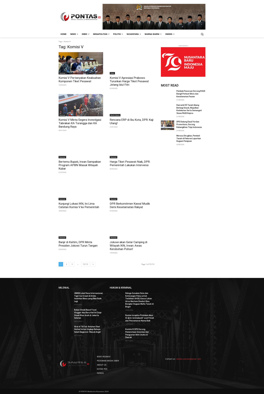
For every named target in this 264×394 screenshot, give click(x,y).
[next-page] (93, 264)
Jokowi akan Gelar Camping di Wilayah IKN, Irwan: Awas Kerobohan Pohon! (128, 246)
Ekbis (112, 73)
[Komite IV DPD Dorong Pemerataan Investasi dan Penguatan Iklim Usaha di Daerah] (116, 332)
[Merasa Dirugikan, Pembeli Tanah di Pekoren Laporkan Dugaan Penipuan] (167, 139)
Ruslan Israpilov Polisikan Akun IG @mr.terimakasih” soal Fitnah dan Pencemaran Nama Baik (139, 318)
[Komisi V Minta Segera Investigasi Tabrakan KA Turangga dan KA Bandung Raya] (81, 105)
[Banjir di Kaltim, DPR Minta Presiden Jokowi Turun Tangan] (81, 227)
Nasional (62, 73)
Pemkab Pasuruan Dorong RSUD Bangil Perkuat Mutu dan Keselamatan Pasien (190, 94)
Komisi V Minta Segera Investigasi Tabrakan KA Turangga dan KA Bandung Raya (80, 123)
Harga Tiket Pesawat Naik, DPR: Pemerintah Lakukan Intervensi (130, 163)
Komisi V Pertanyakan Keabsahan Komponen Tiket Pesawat (80, 79)
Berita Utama (115, 115)
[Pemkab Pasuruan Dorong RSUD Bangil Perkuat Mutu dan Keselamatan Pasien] (167, 94)
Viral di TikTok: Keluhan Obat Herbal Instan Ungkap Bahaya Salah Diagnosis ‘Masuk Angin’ (87, 329)
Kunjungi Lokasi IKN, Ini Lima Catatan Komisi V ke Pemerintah (79, 205)
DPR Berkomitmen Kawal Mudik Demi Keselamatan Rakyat (130, 205)
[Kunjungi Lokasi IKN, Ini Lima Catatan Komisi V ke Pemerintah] (81, 189)
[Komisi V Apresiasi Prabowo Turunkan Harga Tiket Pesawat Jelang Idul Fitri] (132, 63)
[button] (202, 34)
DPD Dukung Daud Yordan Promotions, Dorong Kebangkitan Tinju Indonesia (189, 124)
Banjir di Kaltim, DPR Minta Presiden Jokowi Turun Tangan (78, 244)
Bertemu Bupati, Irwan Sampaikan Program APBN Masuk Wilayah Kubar (80, 165)
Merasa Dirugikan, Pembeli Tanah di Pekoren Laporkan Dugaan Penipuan (188, 138)
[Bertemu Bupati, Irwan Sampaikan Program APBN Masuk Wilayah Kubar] (81, 147)
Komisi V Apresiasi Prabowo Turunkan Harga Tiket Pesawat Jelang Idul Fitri (129, 81)
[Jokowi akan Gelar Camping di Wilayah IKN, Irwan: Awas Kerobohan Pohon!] (132, 227)
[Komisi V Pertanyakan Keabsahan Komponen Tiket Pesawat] (81, 63)
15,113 (85, 264)
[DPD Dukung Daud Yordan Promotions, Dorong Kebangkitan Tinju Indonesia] (167, 125)
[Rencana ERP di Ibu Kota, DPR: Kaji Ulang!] (132, 105)
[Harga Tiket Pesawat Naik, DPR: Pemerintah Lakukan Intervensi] (132, 147)
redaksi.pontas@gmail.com (188, 359)
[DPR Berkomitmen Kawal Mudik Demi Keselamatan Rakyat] (132, 189)
